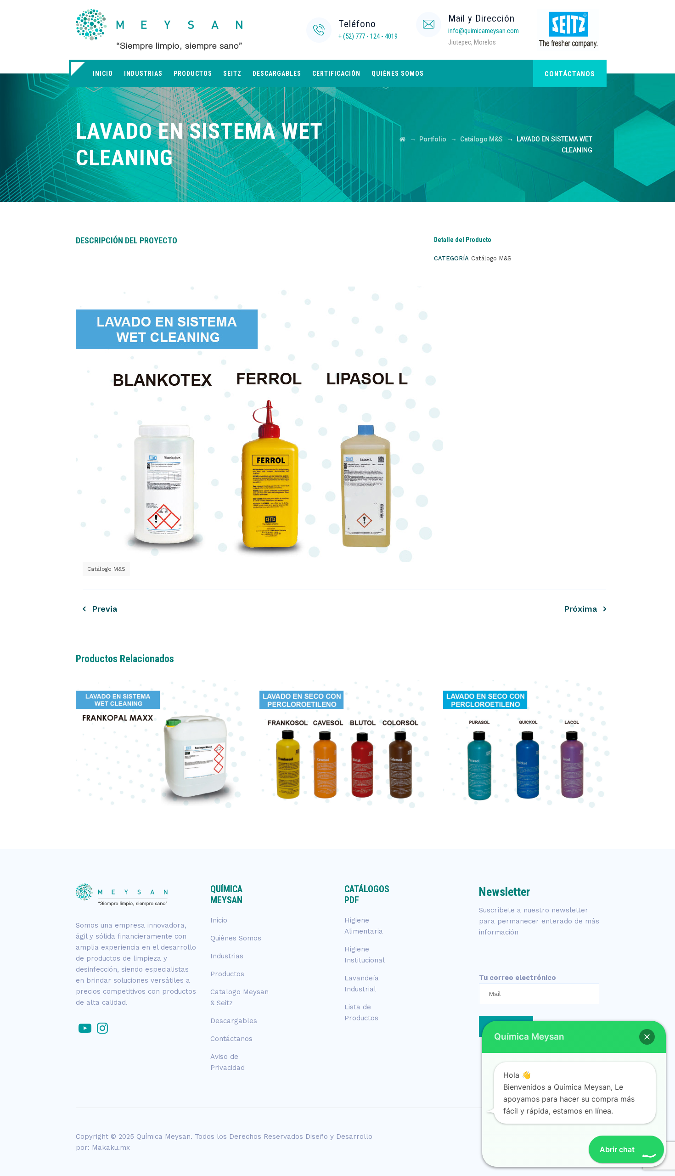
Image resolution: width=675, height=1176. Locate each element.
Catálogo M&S (106, 569)
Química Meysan (163, 1136)
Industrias (143, 73)
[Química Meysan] (185, 30)
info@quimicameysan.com (483, 31)
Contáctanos (231, 1039)
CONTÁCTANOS (570, 74)
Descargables (277, 73)
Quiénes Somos (397, 73)
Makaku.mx (111, 1147)
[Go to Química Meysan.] (402, 139)
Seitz (232, 73)
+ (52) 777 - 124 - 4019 (368, 36)
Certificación (336, 73)
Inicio (103, 73)
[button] (647, 1037)
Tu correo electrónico (517, 977)
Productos (193, 73)
